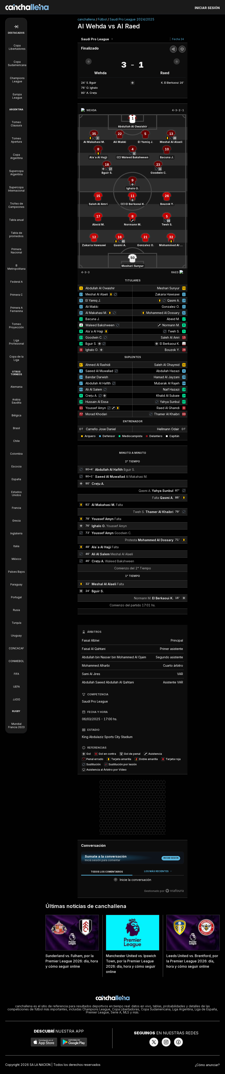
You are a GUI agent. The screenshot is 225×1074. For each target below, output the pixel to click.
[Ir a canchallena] (27, 7)
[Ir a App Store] (44, 1042)
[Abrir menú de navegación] (16, 26)
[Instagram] (166, 1042)
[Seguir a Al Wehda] (88, 61)
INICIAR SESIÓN (207, 8)
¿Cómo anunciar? (207, 1065)
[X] (153, 1042)
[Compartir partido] (173, 49)
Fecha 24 (178, 39)
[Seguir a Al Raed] (177, 61)
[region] (132, 881)
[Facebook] (178, 1042)
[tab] (106, 871)
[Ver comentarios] (182, 49)
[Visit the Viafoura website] (174, 891)
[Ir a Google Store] (74, 1042)
